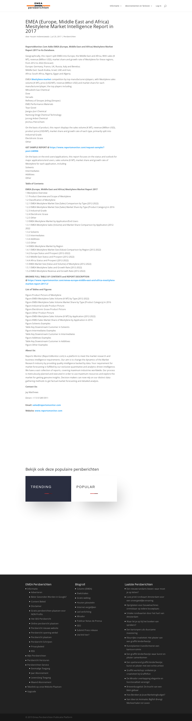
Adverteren (36, 592)
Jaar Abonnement (39, 673)
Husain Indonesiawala (39, 36)
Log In (158, 6)
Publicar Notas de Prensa (89, 620)
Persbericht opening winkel (44, 632)
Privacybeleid (37, 646)
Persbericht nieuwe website (44, 628)
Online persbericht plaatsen (45, 623)
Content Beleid (38, 601)
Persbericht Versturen (38, 660)
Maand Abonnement (41, 682)
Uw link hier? (83, 634)
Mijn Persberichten (36, 655)
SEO (79, 625)
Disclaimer (36, 606)
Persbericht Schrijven (41, 641)
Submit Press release (87, 630)
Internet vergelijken (86, 607)
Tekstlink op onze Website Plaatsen (44, 686)
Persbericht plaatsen (41, 637)
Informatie (114, 6)
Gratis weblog (84, 597)
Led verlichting (84, 611)
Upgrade (31, 691)
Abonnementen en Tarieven (137, 6)
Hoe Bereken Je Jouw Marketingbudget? (146, 694)
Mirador (81, 616)
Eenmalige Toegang (40, 668)
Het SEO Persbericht (41, 618)
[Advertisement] (71, 438)
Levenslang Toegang (41, 677)
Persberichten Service (38, 664)
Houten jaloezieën (86, 602)
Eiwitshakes (82, 593)
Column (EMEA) (84, 588)
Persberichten (69, 36)
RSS (33, 651)
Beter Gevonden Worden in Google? (48, 596)
